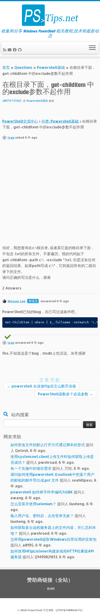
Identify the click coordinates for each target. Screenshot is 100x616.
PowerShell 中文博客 (40, 610)
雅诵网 (51, 588)
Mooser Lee (16, 301)
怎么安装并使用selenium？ (33, 503)
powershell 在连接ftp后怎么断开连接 (41, 386)
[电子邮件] (10, 49)
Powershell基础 (51, 67)
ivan (11, 137)
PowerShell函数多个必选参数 (65, 393)
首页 (6, 67)
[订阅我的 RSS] (5, 49)
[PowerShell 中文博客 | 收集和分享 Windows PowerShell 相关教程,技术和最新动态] (50, 15)
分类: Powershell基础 (60, 121)
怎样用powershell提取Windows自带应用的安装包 (53, 539)
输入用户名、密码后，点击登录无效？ (42, 515)
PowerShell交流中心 (20, 121)
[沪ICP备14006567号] (69, 610)
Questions (23, 67)
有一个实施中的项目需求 (30, 468)
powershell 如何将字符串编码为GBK (41, 491)
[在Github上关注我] (20, 49)
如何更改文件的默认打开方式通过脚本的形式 (47, 444)
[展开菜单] (92, 47)
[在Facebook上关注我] (15, 49)
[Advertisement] (50, 195)
